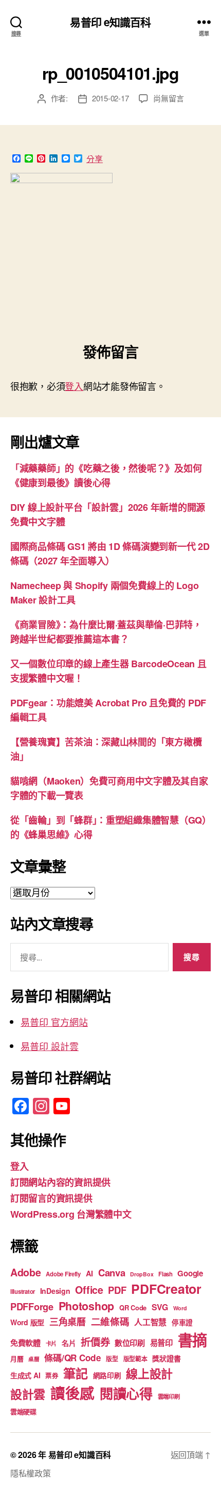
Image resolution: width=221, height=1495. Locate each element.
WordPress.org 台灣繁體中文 (71, 1214)
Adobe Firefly (63, 1274)
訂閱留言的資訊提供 (51, 1198)
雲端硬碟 (23, 1411)
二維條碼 (110, 1321)
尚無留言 (168, 98)
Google (189, 1273)
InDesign (55, 1291)
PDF (117, 1290)
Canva (111, 1272)
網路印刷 (107, 1375)
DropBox (141, 1274)
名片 (69, 1343)
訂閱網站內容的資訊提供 (60, 1182)
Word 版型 (27, 1322)
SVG (160, 1307)
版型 (112, 1359)
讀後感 (72, 1392)
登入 (74, 386)
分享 (94, 159)
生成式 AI (25, 1375)
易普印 (161, 1342)
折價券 (95, 1341)
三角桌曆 (67, 1321)
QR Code (132, 1307)
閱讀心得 (126, 1393)
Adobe (25, 1272)
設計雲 (27, 1393)
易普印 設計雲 (50, 1046)
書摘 (192, 1339)
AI (89, 1273)
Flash (165, 1274)
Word (180, 1308)
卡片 (51, 1343)
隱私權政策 (30, 1473)
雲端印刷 (169, 1396)
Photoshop (87, 1306)
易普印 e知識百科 (110, 21)
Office (89, 1290)
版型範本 (135, 1359)
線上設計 (149, 1373)
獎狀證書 (166, 1358)
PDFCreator (166, 1288)
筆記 (75, 1373)
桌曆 (33, 1359)
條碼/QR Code (72, 1357)
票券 (51, 1375)
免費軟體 (25, 1342)
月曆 (16, 1358)
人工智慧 (150, 1322)
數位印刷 (130, 1342)
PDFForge (31, 1306)
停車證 (182, 1322)
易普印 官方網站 (54, 1021)
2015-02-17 (110, 98)
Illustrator (22, 1291)
